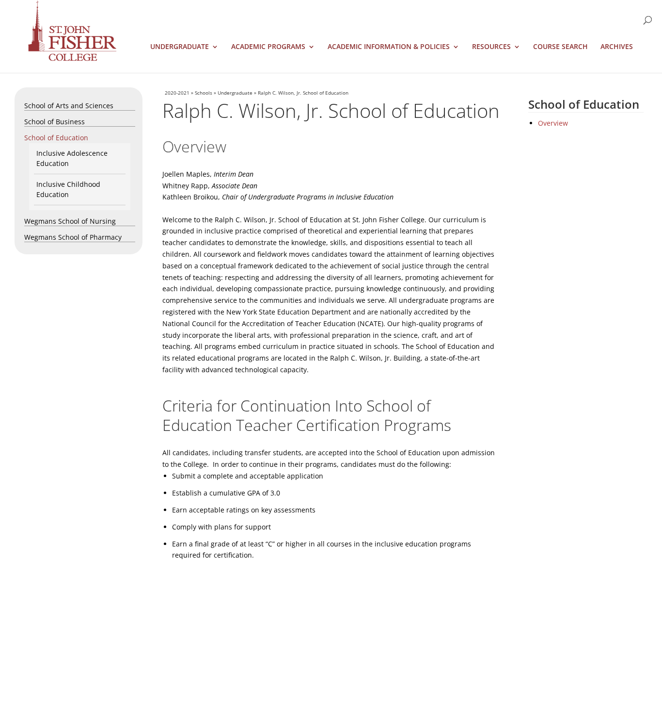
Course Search (560, 47)
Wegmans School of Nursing (70, 221)
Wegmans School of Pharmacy (73, 237)
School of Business (54, 121)
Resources (491, 47)
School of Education (56, 137)
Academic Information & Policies (389, 47)
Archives (616, 47)
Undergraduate (179, 47)
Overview (553, 123)
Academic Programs (268, 47)
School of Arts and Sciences (68, 105)
